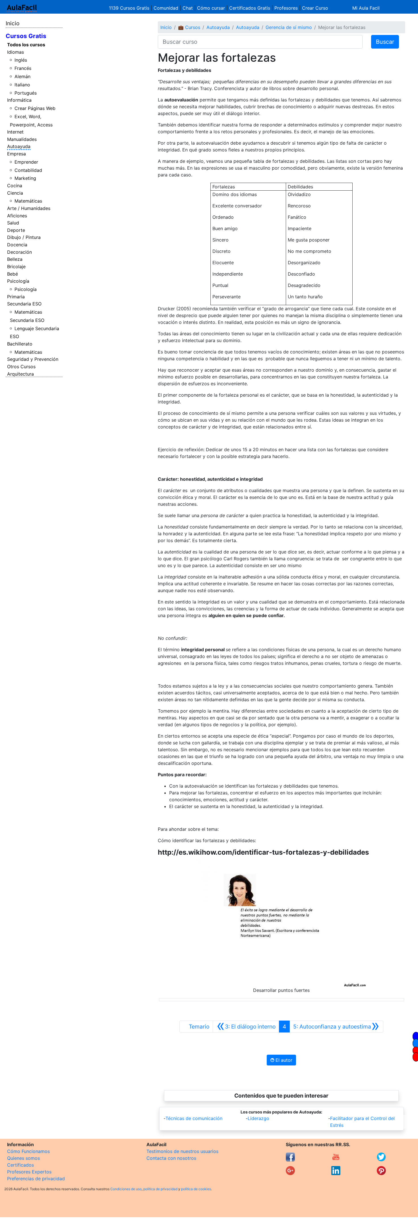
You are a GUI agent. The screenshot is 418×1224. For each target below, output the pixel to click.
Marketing (25, 178)
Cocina (14, 185)
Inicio (12, 23)
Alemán (22, 76)
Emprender (26, 162)
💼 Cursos (189, 27)
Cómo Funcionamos (28, 1151)
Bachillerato (19, 344)
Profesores (286, 8)
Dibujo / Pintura (24, 237)
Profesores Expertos (29, 1172)
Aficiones (17, 215)
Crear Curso (315, 8)
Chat (188, 8)
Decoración (19, 252)
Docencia (17, 244)
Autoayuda (18, 146)
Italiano (22, 85)
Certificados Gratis (249, 8)
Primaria (16, 296)
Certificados (20, 1165)
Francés (23, 68)
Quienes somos (23, 1158)
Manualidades (22, 139)
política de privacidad (160, 1189)
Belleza (14, 259)
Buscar (385, 41)
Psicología (18, 281)
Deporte (16, 230)
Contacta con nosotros (171, 1158)
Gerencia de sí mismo (289, 27)
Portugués (26, 93)
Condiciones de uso (126, 1189)
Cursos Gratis (26, 35)
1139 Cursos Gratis (130, 8)
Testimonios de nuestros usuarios (182, 1151)
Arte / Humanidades (28, 208)
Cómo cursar (211, 8)
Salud (13, 223)
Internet (15, 132)
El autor (283, 1060)
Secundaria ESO (24, 304)
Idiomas (15, 52)
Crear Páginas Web (35, 108)
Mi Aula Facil (366, 8)
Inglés (21, 60)
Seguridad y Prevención (32, 359)
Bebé (12, 274)
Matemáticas (28, 201)
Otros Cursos (21, 366)
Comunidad (166, 8)
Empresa (16, 154)
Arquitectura (20, 374)
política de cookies (196, 1189)
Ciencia (15, 193)
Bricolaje (16, 266)
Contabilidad (28, 170)
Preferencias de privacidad (36, 1178)
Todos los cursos (26, 44)
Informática (19, 100)
